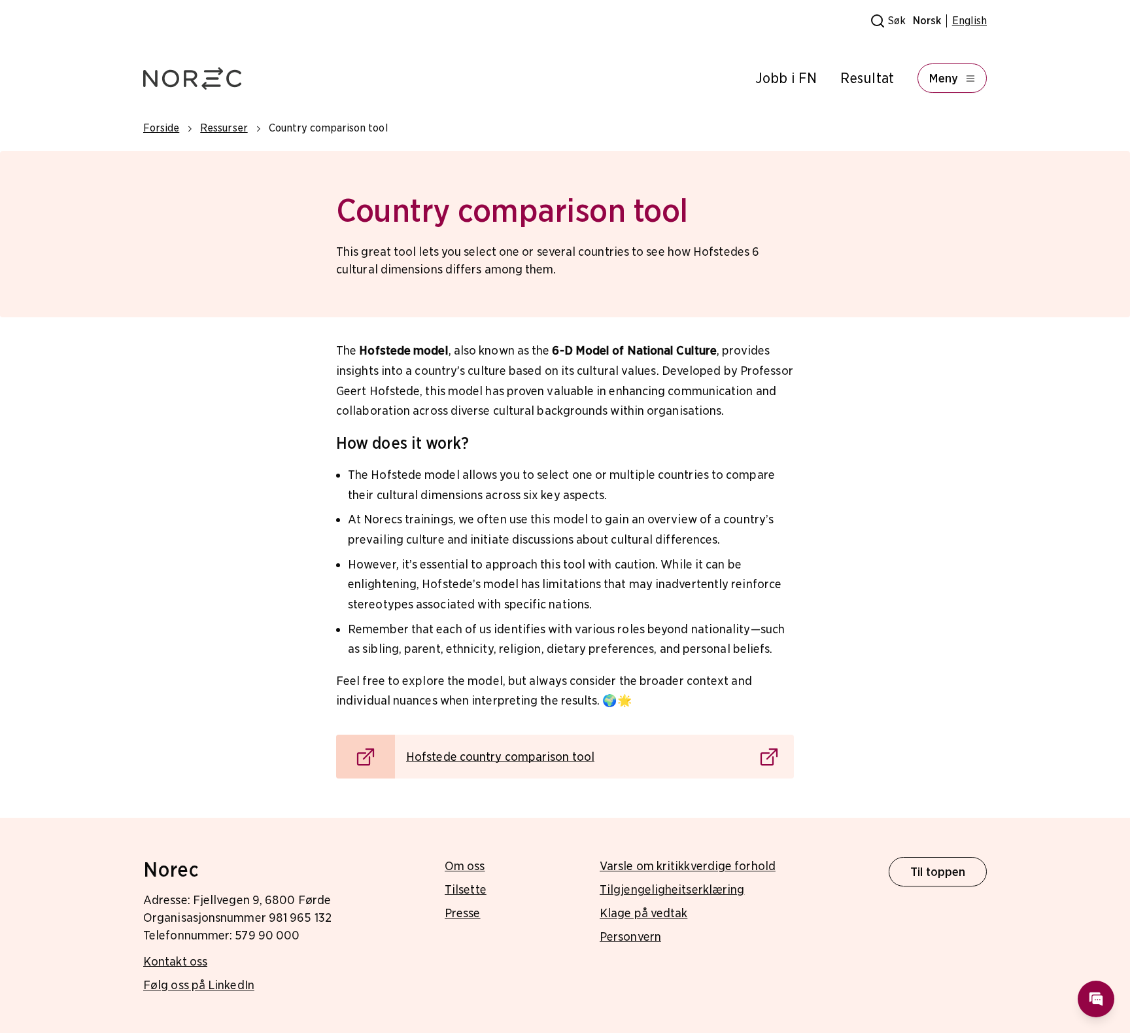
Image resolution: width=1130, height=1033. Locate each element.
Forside (161, 128)
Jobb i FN (786, 78)
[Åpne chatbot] (1096, 999)
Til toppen (938, 872)
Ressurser (223, 128)
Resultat (867, 78)
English (969, 20)
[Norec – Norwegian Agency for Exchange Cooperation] (192, 78)
